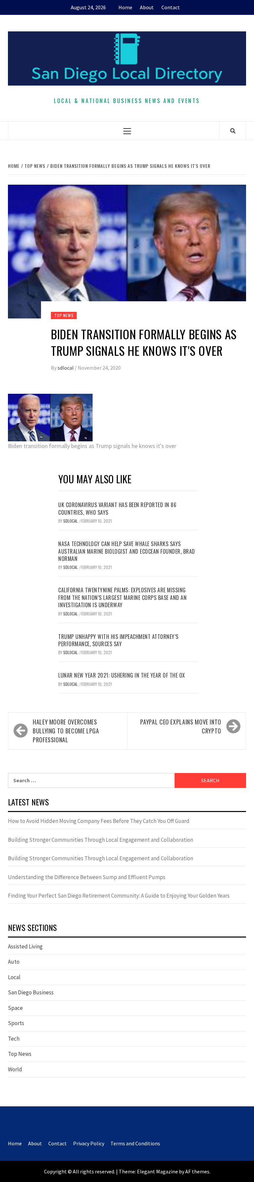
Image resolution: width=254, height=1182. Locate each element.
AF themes (197, 1171)
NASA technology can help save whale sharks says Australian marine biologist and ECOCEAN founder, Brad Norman (126, 551)
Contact (170, 7)
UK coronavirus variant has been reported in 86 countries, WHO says (117, 508)
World (15, 1069)
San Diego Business (31, 992)
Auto (14, 961)
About (147, 7)
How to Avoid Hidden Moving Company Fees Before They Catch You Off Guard (99, 821)
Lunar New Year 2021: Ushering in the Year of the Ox (121, 675)
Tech (14, 1038)
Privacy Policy (88, 1143)
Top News (63, 315)
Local (14, 977)
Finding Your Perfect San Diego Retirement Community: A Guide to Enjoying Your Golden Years (119, 895)
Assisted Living (25, 946)
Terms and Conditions (135, 1143)
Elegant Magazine (157, 1171)
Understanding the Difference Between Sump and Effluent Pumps (86, 877)
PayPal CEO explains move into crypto (180, 726)
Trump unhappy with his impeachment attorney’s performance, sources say (118, 640)
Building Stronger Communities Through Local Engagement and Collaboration (100, 839)
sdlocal (66, 367)
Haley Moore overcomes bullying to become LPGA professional (66, 731)
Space (15, 1008)
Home (125, 7)
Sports (16, 1023)
